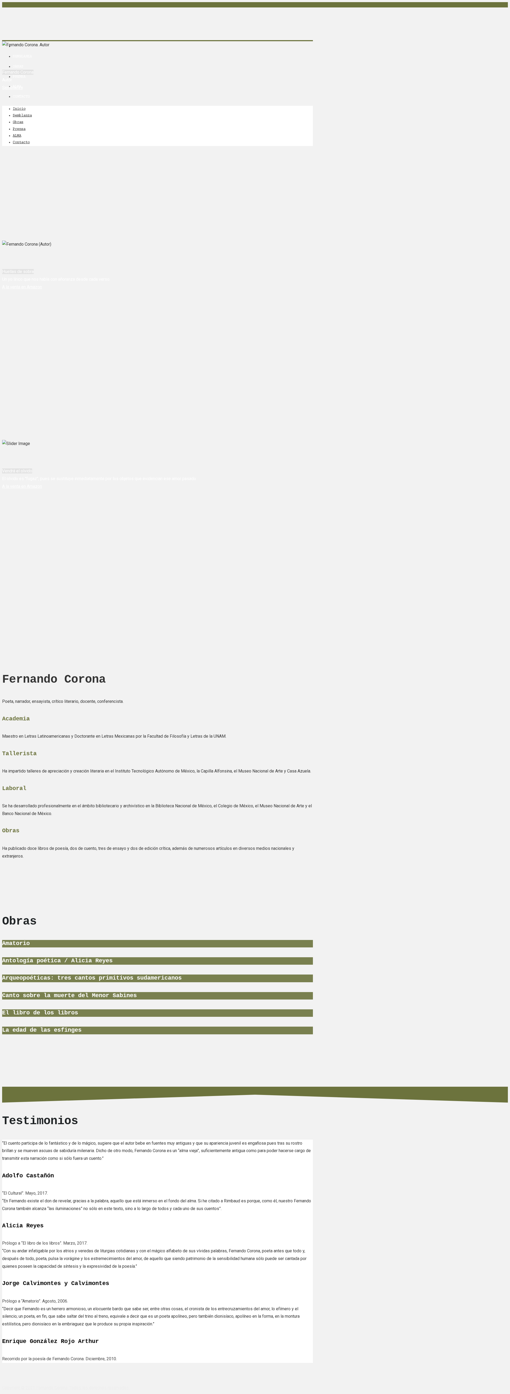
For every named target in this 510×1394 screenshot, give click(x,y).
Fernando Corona (40, 18)
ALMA (17, 136)
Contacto (21, 97)
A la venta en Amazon (22, 286)
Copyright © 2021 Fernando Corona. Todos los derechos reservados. (66, 1387)
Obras (18, 67)
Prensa (19, 77)
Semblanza (22, 56)
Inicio (19, 109)
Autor (7, 33)
